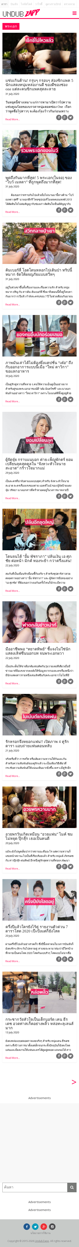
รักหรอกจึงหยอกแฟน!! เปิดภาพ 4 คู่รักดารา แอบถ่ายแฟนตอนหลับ (37, 743)
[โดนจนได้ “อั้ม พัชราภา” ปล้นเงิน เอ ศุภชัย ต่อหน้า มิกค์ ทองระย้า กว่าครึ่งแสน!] (39, 511)
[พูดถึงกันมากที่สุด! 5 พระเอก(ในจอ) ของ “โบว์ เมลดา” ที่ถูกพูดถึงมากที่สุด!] (39, 132)
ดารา (4, 4)
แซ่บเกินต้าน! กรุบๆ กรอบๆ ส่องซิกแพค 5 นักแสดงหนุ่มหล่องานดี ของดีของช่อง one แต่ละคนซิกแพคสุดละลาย (39, 84)
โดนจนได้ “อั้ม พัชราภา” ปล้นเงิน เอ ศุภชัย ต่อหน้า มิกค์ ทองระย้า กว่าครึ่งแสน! (38, 558)
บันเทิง (14, 4)
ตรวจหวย (69, 4)
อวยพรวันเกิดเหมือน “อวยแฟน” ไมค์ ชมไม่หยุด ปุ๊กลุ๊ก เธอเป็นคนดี (39, 836)
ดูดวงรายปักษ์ (53, 4)
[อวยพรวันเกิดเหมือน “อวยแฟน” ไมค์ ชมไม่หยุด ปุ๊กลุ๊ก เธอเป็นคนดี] (39, 789)
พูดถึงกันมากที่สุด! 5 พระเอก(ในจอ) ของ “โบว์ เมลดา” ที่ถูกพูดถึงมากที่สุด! (38, 180)
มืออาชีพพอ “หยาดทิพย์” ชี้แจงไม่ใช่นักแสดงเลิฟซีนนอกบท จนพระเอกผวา (37, 651)
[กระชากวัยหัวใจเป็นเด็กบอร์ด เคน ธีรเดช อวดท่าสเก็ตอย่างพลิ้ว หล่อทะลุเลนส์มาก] (39, 974)
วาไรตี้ (38, 4)
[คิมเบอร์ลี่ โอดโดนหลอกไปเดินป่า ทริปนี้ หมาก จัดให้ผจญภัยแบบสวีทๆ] (39, 225)
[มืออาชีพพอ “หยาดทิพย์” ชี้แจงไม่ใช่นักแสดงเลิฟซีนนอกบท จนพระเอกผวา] (39, 604)
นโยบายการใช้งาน (40, 1233)
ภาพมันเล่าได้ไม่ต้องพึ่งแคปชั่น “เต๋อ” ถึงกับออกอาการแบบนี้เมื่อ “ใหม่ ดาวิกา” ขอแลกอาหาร (39, 367)
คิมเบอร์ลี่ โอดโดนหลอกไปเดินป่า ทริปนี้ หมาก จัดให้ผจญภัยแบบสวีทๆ (38, 272)
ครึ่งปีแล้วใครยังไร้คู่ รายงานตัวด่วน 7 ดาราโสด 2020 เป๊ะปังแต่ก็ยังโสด (36, 929)
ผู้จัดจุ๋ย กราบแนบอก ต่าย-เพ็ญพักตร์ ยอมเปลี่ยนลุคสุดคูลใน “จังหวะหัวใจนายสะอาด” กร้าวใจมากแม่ (39, 463)
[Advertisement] (39, 1143)
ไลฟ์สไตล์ (26, 4)
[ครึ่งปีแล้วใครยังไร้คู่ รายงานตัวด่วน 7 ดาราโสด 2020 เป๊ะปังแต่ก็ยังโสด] (39, 881)
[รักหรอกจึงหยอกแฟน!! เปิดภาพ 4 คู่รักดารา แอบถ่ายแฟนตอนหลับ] (39, 696)
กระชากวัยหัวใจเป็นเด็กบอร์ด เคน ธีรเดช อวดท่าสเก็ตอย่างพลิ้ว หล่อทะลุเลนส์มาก (39, 1023)
